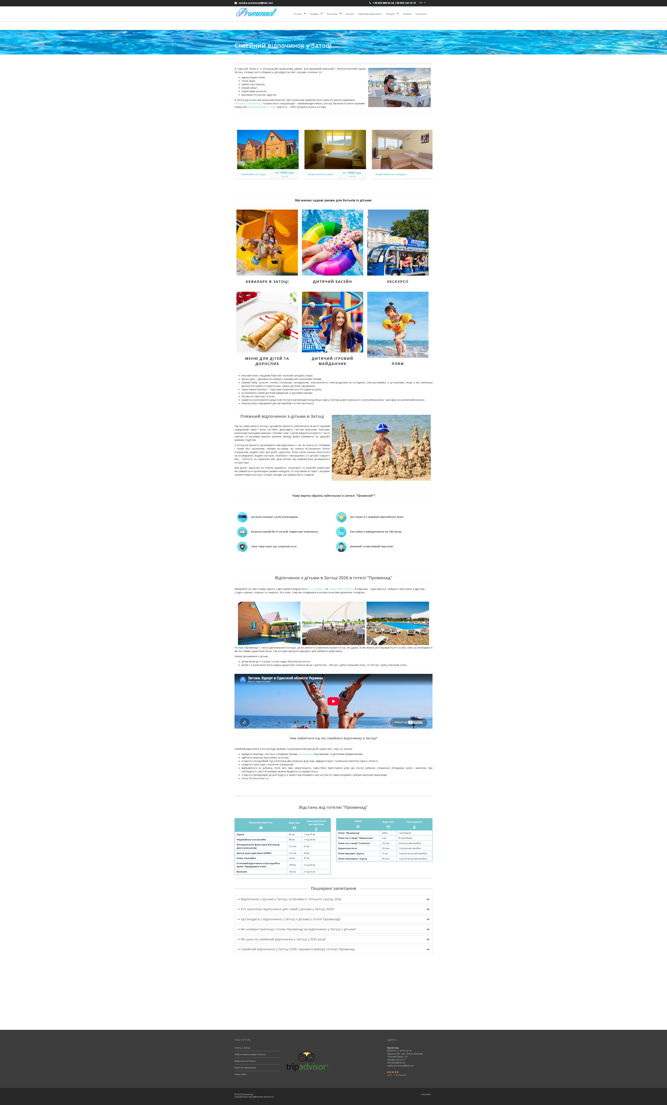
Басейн (350, 13)
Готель (298, 13)
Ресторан (332, 13)
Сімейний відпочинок (370, 13)
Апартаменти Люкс (321, 174)
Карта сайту (240, 1074)
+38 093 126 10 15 (405, 3)
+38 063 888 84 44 (383, 3)
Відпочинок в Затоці (244, 1061)
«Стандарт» (317, 589)
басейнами (305, 754)
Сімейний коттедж (253, 174)
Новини (407, 13)
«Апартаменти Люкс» (341, 589)
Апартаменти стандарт (391, 174)
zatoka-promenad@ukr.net (255, 3)
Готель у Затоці (242, 1047)
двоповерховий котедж (262, 107)
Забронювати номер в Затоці (249, 1054)
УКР (421, 2)
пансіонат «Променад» (247, 103)
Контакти (421, 13)
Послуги (390, 13)
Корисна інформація (245, 1067)
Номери (314, 13)
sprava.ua (269, 1096)
